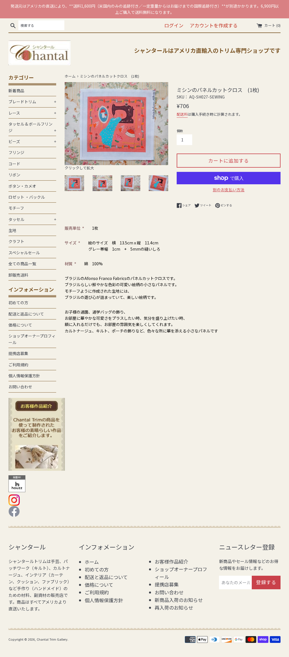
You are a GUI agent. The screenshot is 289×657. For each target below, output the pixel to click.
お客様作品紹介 (171, 561)
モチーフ (16, 208)
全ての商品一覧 (22, 263)
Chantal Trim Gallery (52, 639)
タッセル (32, 219)
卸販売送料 (18, 275)
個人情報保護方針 (24, 375)
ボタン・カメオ (22, 186)
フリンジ (16, 152)
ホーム (92, 561)
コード (14, 164)
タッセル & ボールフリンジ (32, 127)
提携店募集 (18, 353)
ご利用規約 (18, 364)
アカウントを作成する (214, 25)
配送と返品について (26, 314)
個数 (180, 130)
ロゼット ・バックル (26, 197)
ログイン (173, 25)
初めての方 (18, 302)
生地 (12, 230)
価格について (20, 325)
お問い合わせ (20, 386)
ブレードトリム (32, 101)
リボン (14, 175)
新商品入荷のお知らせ (179, 599)
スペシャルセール (24, 252)
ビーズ (32, 141)
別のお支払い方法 (228, 189)
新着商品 (16, 90)
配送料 (182, 114)
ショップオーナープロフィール (32, 339)
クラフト (16, 241)
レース (32, 113)
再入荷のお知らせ (174, 607)
